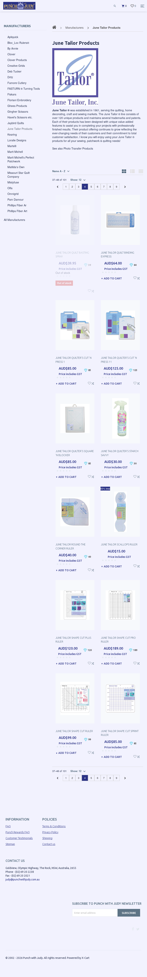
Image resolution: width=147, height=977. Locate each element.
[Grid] (124, 171)
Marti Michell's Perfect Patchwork (20, 159)
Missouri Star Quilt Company (18, 174)
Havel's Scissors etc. (19, 117)
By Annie (12, 48)
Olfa (9, 188)
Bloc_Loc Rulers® (18, 43)
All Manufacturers (14, 220)
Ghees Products (17, 106)
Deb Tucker (14, 71)
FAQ (8, 826)
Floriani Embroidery (19, 100)
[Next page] (125, 187)
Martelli (11, 146)
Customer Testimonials (19, 838)
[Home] (19, 9)
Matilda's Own (15, 167)
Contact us (48, 844)
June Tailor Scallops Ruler (119, 544)
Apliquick (12, 37)
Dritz (10, 77)
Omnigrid (13, 194)
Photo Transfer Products (78, 148)
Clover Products (17, 60)
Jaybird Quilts (15, 123)
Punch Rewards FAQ (18, 832)
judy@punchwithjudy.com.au (23, 879)
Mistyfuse (13, 182)
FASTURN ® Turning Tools (23, 88)
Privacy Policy (50, 832)
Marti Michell (15, 152)
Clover (11, 54)
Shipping (47, 838)
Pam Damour (15, 199)
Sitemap (10, 844)
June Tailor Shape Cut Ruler (74, 731)
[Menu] (142, 6)
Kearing (12, 134)
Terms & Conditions (54, 826)
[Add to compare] (92, 290)
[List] (132, 171)
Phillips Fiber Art (17, 211)
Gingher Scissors (17, 111)
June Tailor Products (19, 129)
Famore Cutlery (16, 83)
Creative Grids (16, 66)
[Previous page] (57, 187)
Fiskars (11, 94)
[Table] (141, 171)
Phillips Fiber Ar (16, 205)
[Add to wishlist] (89, 290)
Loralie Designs (16, 140)
